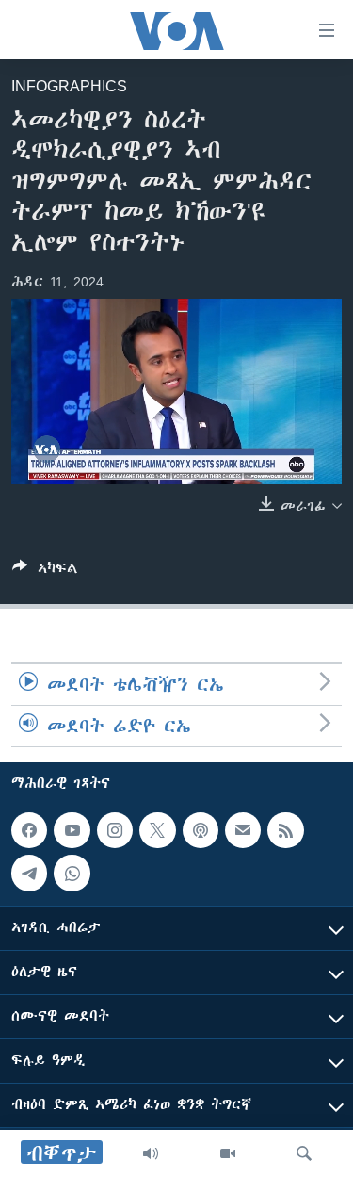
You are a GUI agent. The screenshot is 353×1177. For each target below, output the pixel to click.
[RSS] (285, 830)
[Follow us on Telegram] (29, 873)
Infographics (69, 85)
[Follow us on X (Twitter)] (157, 830)
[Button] (45, 571)
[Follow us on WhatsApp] (71, 873)
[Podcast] (200, 830)
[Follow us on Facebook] (29, 830)
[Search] (304, 1153)
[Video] (228, 1153)
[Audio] (150, 1153)
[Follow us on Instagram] (115, 830)
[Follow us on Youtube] (71, 830)
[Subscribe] (243, 830)
